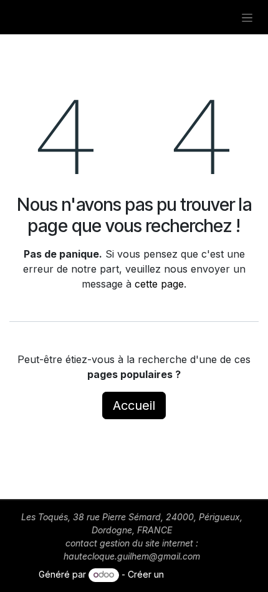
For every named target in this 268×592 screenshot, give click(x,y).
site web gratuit (197, 574)
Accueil (134, 405)
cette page (159, 284)
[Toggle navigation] (247, 17)
